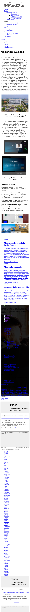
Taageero (6, 27)
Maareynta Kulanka (9, 47)
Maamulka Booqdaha (9, 366)
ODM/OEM (10, 20)
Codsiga (6, 26)
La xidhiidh (7, 334)
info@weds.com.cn (9, 382)
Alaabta (6, 11)
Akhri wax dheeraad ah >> (11, 262)
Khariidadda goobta (6, 389)
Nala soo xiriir (8, 36)
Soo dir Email (4, 398)
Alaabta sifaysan (21, 387)
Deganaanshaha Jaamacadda (11, 367)
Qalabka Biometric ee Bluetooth (19, 395)
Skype (2, 399)
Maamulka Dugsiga (9, 370)
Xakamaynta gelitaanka (10, 364)
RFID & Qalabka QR (16, 17)
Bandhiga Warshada (12, 33)
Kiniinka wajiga (15, 14)
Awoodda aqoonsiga (12, 23)
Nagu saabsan (7, 31)
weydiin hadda (4, 384)
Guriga (6, 9)
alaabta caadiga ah (12, 12)
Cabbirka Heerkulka (16, 18)
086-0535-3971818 (9, 380)
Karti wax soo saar (12, 24)
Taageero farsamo (12, 28)
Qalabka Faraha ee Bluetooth (12, 392)
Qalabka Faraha (15, 15)
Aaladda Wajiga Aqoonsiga (8, 390)
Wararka (9, 34)
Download (10, 30)
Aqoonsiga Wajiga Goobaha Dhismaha (13, 392)
